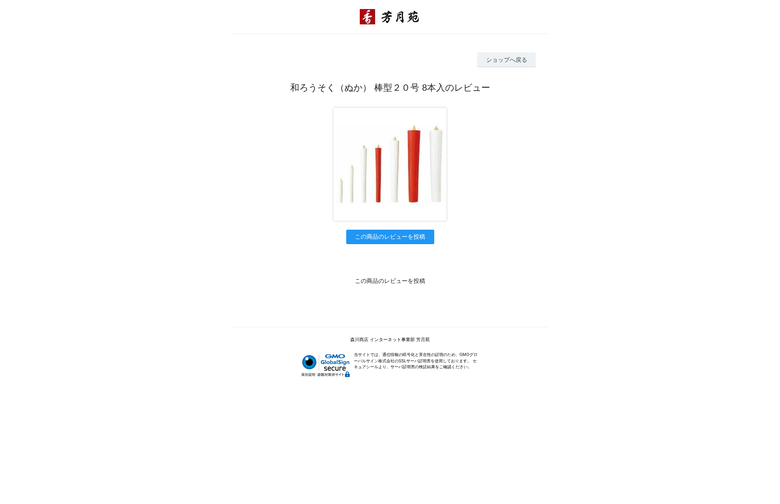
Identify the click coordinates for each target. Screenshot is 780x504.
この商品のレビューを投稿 (390, 236)
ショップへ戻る (506, 59)
